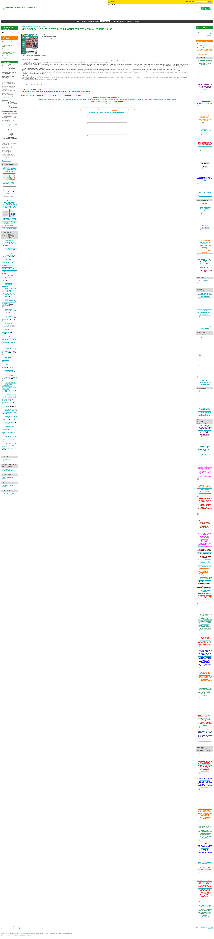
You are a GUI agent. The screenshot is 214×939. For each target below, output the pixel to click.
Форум (123, 21)
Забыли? (208, 33)
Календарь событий (116, 21)
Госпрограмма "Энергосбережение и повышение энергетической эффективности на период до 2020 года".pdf (9, 349)
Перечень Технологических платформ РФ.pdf (7, 331)
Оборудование (6, 58)
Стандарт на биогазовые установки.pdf (6, 358)
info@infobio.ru (204, 280)
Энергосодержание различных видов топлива (8, 469)
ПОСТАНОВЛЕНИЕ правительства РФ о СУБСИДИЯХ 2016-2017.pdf (9, 242)
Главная (23, 26)
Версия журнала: (44, 34)
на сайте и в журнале (204, 384)
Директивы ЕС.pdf (9, 422)
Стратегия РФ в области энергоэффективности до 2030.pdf (9, 255)
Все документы (7, 453)
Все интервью (6, 161)
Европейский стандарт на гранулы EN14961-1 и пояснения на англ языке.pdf (9, 411)
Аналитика (96, 21)
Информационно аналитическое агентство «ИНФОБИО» (41, 5)
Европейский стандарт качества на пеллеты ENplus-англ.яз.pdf (9, 438)
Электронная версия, (49, 36)
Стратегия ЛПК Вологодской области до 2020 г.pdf (9, 325)
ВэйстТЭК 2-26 (201, 45)
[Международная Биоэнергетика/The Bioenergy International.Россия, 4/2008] (30, 54)
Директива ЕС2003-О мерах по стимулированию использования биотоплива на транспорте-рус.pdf (9, 429)
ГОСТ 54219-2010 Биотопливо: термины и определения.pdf (9, 377)
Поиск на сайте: (190, 1)
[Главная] (4, 9)
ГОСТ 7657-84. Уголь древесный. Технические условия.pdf (8, 277)
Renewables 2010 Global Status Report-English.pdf (9, 418)
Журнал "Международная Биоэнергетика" (9, 49)
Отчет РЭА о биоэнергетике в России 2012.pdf (9, 366)
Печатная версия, (48, 38)
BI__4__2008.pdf (30, 84)
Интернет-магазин (104, 21)
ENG (113, 1)
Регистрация (200, 35)
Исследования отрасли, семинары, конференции (9, 53)
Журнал (78, 21)
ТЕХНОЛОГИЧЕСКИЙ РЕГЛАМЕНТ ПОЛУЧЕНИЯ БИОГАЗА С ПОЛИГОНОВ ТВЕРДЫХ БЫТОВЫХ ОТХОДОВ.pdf (9, 291)
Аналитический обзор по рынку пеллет (8, 42)
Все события (201, 54)
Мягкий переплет (40, 26)
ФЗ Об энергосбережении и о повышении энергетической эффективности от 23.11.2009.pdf (9, 302)
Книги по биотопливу (7, 55)
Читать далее (5, 97)
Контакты (136, 21)
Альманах (83, 21)
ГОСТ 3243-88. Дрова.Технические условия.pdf (8, 284)
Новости (90, 21)
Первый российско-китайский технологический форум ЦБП (204, 50)
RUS (113, 4)
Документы (129, 21)
